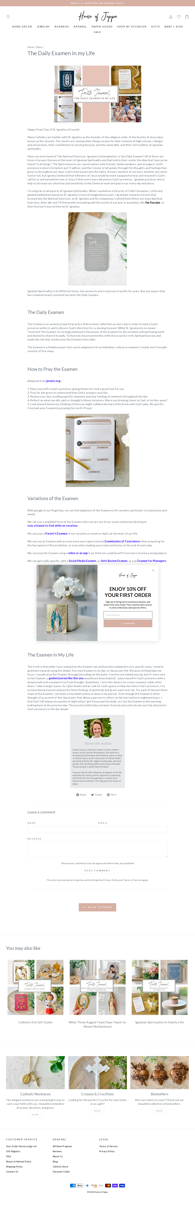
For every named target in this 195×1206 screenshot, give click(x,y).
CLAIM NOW (128, 623)
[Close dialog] (153, 570)
